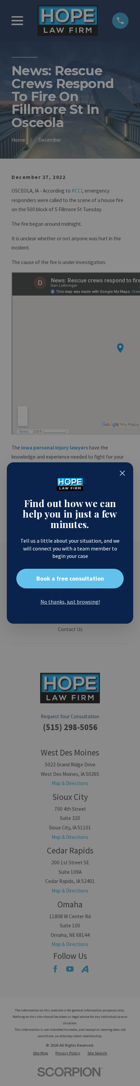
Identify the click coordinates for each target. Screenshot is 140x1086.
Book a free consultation (70, 578)
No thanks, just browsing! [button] (70, 601)
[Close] (122, 473)
